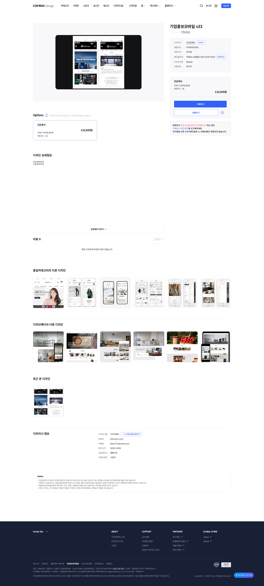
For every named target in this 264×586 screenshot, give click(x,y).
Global (206, 541)
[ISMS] (222, 564)
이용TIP (145, 545)
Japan (206, 536)
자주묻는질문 (147, 541)
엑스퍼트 (154, 5)
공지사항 (145, 536)
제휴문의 (109, 563)
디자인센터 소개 (117, 536)
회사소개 (36, 563)
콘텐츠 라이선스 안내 (150, 549)
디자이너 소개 (117, 541)
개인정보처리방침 (73, 563)
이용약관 (45, 563)
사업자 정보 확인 (118, 568)
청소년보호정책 (86, 563)
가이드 (114, 545)
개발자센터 (177, 545)
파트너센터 (177, 549)
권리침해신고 (99, 563)
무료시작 (226, 6)
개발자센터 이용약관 (57, 563)
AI (245, 575)
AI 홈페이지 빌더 (179, 541)
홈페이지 (169, 5)
